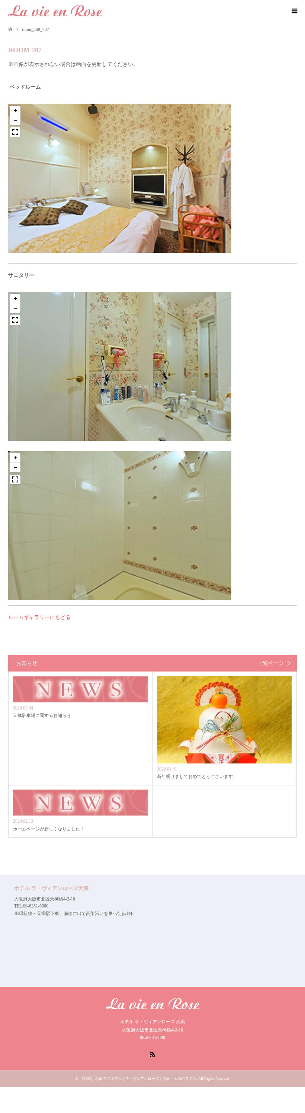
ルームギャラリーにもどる (39, 617)
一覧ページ (271, 663)
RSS (152, 1054)
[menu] (294, 11)
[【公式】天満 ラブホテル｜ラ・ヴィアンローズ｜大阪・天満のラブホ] (55, 10)
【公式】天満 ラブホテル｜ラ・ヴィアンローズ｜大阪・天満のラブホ (138, 1079)
